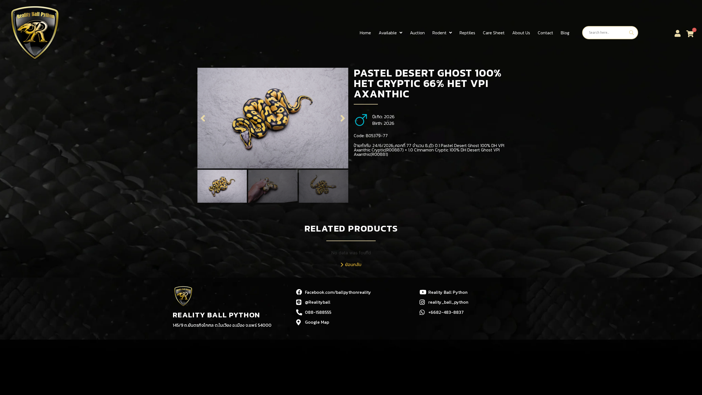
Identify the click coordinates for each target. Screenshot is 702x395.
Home (365, 32)
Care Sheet (494, 32)
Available (388, 32)
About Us (521, 32)
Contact (545, 32)
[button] (203, 118)
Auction (417, 32)
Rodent (439, 32)
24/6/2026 (382, 145)
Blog (565, 32)
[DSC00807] (272, 118)
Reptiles (467, 32)
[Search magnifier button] (631, 32)
